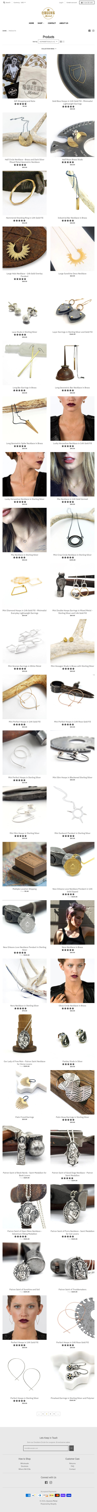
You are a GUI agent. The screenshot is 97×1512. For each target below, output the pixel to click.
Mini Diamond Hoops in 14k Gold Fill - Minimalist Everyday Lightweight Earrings (25, 611)
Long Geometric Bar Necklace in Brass (72, 387)
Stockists (24, 1466)
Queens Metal (51, 1501)
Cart (88, 2)
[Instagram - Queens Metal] (93, 31)
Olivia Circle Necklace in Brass (72, 1005)
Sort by (35, 42)
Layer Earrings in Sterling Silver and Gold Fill (72, 332)
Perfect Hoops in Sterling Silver (24, 1398)
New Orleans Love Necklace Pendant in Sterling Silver (24, 948)
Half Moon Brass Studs (72, 159)
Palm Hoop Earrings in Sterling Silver (72, 1117)
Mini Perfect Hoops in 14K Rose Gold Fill (72, 721)
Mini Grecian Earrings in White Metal (24, 666)
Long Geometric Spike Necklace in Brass (24, 443)
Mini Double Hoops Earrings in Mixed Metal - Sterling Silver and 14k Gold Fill (72, 611)
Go (71, 1448)
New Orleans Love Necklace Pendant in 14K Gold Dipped (72, 890)
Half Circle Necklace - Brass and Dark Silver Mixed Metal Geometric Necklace (24, 160)
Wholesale (24, 1463)
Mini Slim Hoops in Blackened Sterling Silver (72, 777)
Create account (72, 2)
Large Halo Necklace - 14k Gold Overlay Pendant (25, 274)
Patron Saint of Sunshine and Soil (24, 1289)
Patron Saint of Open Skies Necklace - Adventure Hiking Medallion (24, 1232)
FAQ (72, 1466)
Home (5, 31)
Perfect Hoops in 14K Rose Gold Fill (72, 1342)
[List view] (63, 41)
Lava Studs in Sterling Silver (24, 332)
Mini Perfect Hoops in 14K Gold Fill (24, 721)
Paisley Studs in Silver (72, 1061)
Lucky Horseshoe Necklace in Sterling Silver (24, 499)
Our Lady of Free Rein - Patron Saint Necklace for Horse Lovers (24, 1062)
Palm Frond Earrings (24, 1117)
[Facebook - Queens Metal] (89, 31)
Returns (72, 1463)
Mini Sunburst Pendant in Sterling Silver (72, 833)
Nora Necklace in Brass (72, 947)
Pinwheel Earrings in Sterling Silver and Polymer (72, 1398)
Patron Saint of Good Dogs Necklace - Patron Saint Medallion (72, 1174)
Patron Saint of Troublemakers (72, 1289)
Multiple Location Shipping (25, 889)
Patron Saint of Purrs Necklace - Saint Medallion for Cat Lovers (72, 1232)
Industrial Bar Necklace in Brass (72, 217)
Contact (72, 1469)
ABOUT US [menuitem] (63, 23)
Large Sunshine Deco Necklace (72, 273)
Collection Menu (47, 49)
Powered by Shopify (48, 1504)
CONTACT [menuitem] (52, 23)
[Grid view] (61, 41)
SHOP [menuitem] (40, 23)
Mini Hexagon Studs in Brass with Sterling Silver (72, 666)
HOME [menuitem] (31, 23)
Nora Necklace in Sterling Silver (24, 1005)
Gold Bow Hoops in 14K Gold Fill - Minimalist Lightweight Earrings (72, 102)
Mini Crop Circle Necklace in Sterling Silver (72, 555)
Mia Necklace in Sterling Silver (24, 555)
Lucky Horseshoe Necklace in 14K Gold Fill (72, 443)
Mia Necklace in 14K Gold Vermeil (72, 499)
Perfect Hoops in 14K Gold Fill (24, 1342)
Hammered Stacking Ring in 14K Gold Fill (24, 217)
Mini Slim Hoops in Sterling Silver (24, 833)
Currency (17, 2)
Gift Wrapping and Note (24, 101)
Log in (61, 2)
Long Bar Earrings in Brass (25, 387)
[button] (20, 104)
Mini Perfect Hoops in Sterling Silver (24, 777)
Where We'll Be (25, 1469)
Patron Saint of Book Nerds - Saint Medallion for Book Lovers (24, 1174)
